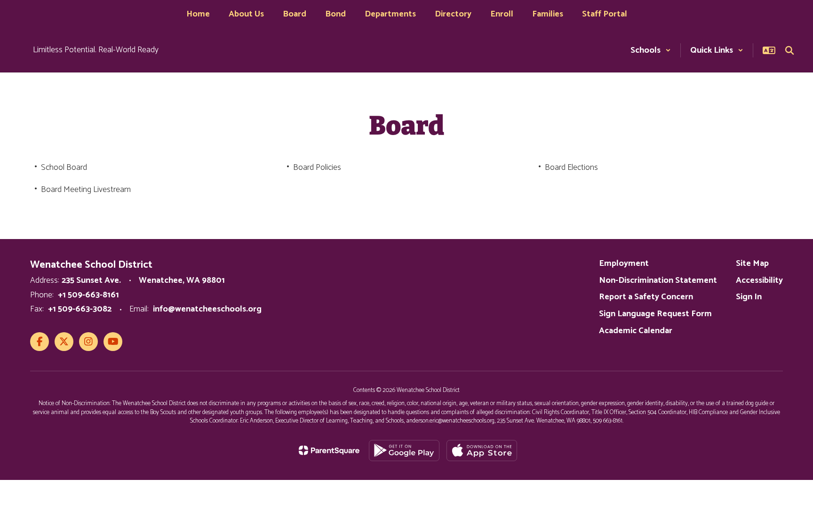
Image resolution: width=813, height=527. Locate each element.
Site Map (752, 263)
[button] (650, 50)
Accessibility (759, 280)
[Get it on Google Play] (404, 450)
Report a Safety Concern (646, 297)
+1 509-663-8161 (88, 295)
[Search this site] (789, 50)
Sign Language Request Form (655, 314)
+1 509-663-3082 (80, 309)
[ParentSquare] (329, 450)
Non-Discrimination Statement (658, 280)
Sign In (749, 297)
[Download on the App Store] (481, 450)
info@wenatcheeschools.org (207, 309)
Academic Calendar (635, 331)
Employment (624, 263)
